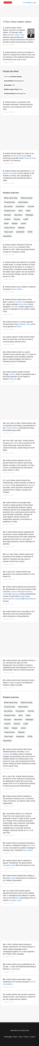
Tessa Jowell (8, 232)
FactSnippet (8, 1037)
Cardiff (25, 219)
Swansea (17, 219)
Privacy (26, 1037)
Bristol (6, 223)
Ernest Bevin (20, 206)
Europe (13, 878)
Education (7, 215)
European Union (9, 210)
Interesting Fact (14, 81)
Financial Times (30, 158)
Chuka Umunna (9, 228)
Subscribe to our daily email (19, 1030)
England (14, 223)
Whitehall (21, 228)
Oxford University (18, 156)
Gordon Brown (23, 202)
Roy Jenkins (8, 206)
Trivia (13, 89)
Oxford (12, 374)
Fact (9, 85)
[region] (19, 11)
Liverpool (7, 219)
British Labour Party (16, 35)
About (15, 1037)
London (23, 223)
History (28, 210)
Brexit (20, 210)
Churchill (31, 206)
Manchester (18, 215)
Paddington (29, 215)
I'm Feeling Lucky (29, 3)
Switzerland (20, 232)
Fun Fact (13, 76)
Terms (20, 1037)
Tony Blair (14, 307)
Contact (32, 1037)
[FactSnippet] (8, 3)
